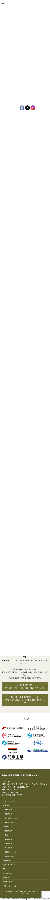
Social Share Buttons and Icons (13, 898)
